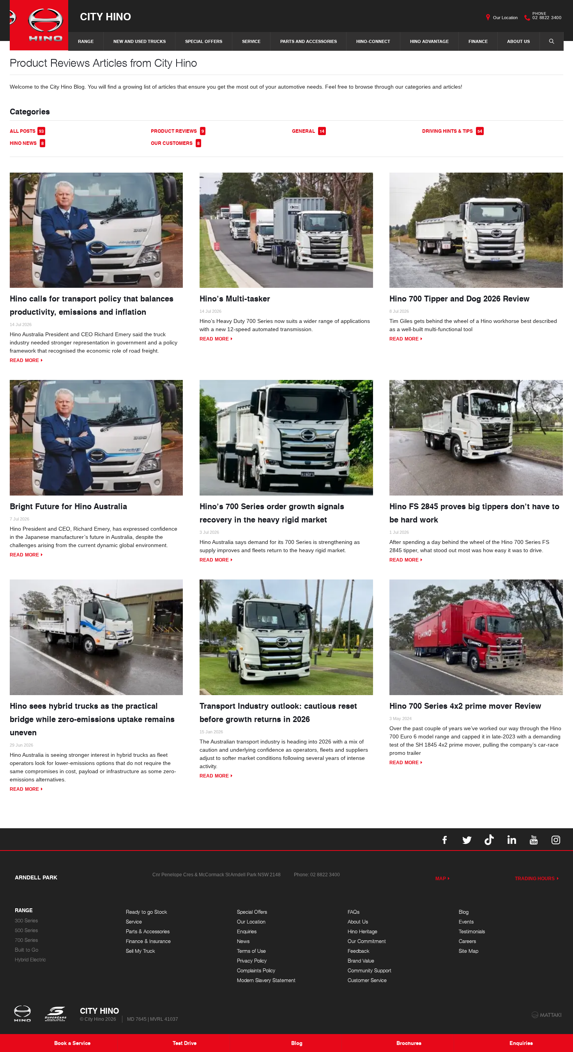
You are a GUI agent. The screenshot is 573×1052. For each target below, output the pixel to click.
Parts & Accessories (148, 931)
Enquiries (246, 931)
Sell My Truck (140, 951)
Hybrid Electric (30, 960)
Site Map (468, 951)
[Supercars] (55, 1014)
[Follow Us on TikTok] (489, 839)
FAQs (353, 912)
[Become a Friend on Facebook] (445, 839)
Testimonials (472, 931)
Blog (464, 912)
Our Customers (175, 143)
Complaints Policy (256, 971)
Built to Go (26, 950)
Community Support (369, 971)
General (308, 131)
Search (551, 41)
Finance (478, 41)
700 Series (26, 940)
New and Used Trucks (139, 41)
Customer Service (367, 980)
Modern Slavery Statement (266, 980)
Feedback (359, 951)
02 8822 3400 (546, 17)
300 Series (26, 921)
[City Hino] (39, 25)
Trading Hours (535, 878)
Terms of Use (251, 951)
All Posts (27, 131)
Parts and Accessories (308, 41)
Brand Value (361, 961)
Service (251, 41)
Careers (467, 941)
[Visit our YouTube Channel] (534, 839)
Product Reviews (177, 131)
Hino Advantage (429, 41)
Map (440, 878)
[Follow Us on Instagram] (556, 839)
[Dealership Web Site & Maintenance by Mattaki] (546, 1015)
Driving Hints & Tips (452, 131)
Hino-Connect (373, 41)
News (243, 941)
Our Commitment (367, 941)
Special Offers (203, 41)
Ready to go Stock (146, 912)
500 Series (26, 930)
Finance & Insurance (148, 941)
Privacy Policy (252, 961)
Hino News (27, 143)
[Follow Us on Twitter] (467, 839)
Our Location (505, 17)
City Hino (105, 16)
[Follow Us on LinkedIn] (511, 839)
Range (86, 41)
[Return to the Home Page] (24, 1014)
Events (466, 922)
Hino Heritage (362, 931)
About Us (518, 41)
